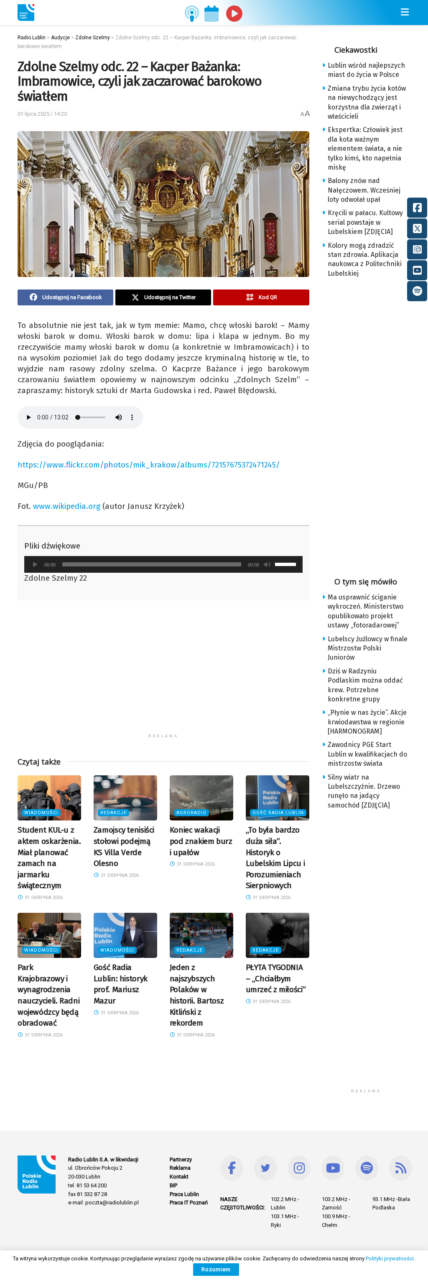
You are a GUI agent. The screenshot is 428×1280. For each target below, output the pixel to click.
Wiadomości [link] (41, 812)
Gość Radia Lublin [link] (278, 812)
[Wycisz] (267, 564)
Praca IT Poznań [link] (189, 1202)
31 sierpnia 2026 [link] (43, 897)
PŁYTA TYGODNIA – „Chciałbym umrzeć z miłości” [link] (276, 978)
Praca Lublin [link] (184, 1194)
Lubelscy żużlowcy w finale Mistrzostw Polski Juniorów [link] (368, 648)
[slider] (286, 563)
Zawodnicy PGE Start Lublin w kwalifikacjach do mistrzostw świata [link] (367, 754)
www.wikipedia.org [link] (66, 506)
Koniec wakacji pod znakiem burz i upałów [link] (201, 841)
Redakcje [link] (113, 812)
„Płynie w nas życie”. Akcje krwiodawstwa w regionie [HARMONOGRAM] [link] (367, 722)
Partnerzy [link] (181, 1159)
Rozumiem (216, 1269)
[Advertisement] (163, 670)
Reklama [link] (180, 1168)
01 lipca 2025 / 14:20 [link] (42, 114)
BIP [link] (173, 1185)
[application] (163, 564)
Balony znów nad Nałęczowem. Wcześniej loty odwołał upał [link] (364, 190)
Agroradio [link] (191, 812)
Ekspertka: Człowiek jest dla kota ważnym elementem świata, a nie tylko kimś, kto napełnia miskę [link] (365, 148)
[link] (26, 12)
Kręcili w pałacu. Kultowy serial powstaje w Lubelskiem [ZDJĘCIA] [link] (365, 222)
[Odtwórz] (35, 564)
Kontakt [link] (179, 1176)
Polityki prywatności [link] (390, 1258)
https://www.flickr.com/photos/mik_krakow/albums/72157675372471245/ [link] (149, 465)
